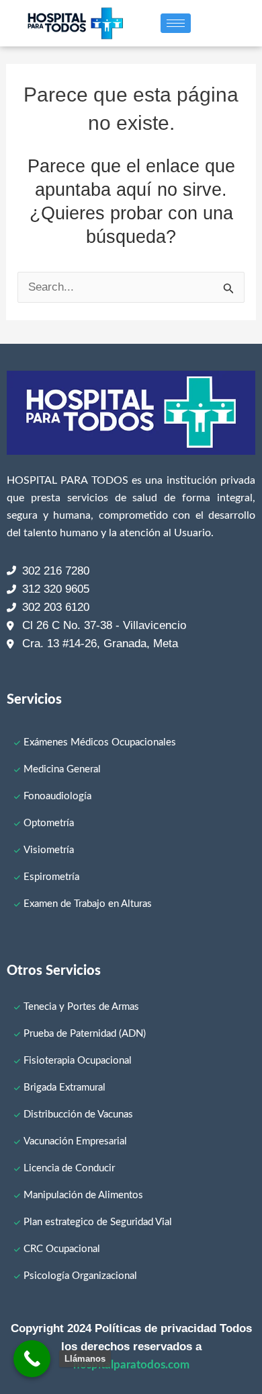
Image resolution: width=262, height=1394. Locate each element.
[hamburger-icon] (176, 23)
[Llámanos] (31, 1358)
